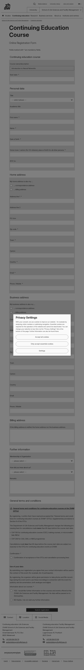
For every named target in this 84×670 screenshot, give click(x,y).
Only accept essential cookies (42, 344)
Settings (42, 351)
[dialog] (42, 335)
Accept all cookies (42, 337)
